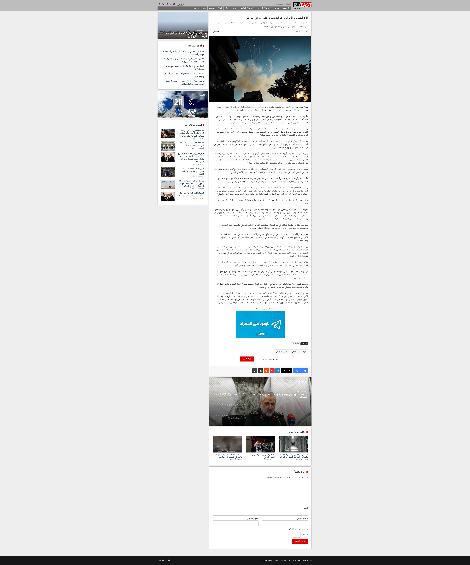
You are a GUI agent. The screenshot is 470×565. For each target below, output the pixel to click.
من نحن (196, 8)
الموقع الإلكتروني (252, 518)
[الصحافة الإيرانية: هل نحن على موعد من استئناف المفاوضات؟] (168, 196)
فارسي (180, 4)
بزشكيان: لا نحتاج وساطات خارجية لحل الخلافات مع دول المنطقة (183, 53)
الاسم (305, 508)
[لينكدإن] (277, 370)
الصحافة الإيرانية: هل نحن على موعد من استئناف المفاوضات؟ (191, 194)
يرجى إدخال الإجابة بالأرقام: (298, 529)
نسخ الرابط (247, 359)
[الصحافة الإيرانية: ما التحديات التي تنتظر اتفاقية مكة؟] (168, 146)
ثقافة (220, 8)
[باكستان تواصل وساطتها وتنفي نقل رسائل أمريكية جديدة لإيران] (260, 401)
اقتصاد (234, 8)
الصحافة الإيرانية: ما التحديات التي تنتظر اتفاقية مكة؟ (191, 144)
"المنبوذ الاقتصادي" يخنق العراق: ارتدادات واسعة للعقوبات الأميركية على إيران (184, 60)
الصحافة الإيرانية (264, 8)
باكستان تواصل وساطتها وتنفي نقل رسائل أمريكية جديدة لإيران (281, 395)
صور (204, 8)
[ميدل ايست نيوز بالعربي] (302, 6)
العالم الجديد (295, 343)
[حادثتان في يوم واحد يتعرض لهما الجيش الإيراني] (260, 444)
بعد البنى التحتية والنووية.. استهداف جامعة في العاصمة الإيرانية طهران (228, 456)
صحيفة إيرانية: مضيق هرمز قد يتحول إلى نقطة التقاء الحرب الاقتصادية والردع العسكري (191, 183)
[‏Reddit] (266, 370)
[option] (260, 401)
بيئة (226, 8)
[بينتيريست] (272, 370)
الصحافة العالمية (247, 8)
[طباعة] (254, 370)
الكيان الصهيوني (281, 351)
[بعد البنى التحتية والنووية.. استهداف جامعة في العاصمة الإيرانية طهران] (227, 444)
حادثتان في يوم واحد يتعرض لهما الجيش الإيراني (262, 456)
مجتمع (212, 8)
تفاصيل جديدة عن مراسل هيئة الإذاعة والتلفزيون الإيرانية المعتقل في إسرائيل (293, 456)
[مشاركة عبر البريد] (260, 370)
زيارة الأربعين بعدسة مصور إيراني (191, 36)
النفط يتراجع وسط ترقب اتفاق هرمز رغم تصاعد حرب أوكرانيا (184, 68)
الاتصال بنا (268, 560)
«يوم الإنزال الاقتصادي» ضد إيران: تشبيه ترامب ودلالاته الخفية (193, 171)
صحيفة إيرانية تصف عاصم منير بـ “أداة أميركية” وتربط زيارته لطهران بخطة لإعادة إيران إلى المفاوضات (191, 158)
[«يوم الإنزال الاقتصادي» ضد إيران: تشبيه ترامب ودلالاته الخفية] (168, 172)
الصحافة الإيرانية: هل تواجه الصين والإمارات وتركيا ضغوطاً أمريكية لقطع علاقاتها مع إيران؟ (191, 133)
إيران (303, 351)
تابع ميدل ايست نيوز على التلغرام (260, 309)
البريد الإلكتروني (302, 518)
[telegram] (260, 325)
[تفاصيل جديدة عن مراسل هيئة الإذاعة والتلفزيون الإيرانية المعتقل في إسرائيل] (293, 444)
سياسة (276, 8)
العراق (294, 351)
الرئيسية (285, 8)
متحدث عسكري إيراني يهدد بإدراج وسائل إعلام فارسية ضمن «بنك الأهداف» (185, 82)
